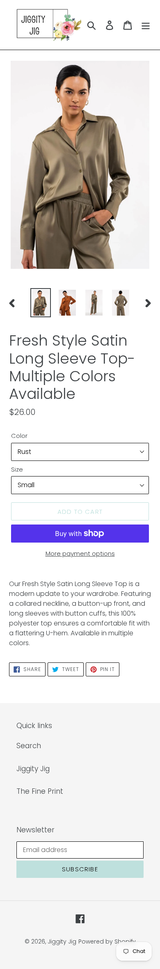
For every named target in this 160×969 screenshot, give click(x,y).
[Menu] (146, 25)
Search (28, 746)
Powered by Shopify (107, 941)
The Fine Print (39, 791)
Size (17, 469)
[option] (40, 302)
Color (19, 435)
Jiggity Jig (33, 769)
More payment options (80, 553)
